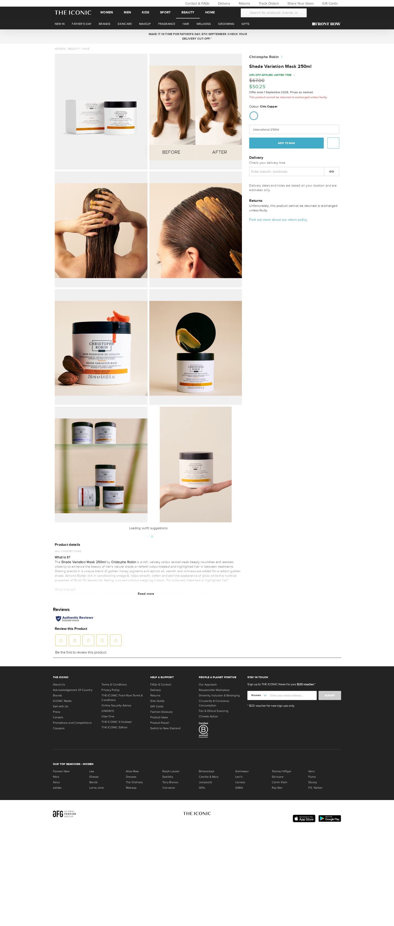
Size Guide (157, 701)
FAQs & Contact (160, 684)
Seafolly (167, 776)
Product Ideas (159, 717)
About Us (59, 684)
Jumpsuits (205, 782)
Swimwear (242, 771)
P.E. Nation (315, 787)
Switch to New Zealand (165, 728)
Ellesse (94, 776)
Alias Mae (132, 771)
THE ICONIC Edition (114, 727)
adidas (57, 787)
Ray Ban (277, 787)
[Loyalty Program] (327, 23)
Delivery (223, 3)
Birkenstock (206, 771)
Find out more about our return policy (278, 219)
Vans (311, 771)
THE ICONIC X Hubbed (116, 721)
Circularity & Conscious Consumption (214, 703)
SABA (239, 787)
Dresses (131, 776)
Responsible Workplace (214, 690)
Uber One (107, 716)
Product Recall (159, 722)
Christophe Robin (264, 57)
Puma (312, 776)
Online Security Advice (116, 705)
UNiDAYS (107, 711)
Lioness (240, 782)
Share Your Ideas (300, 3)
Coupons (59, 728)
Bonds (93, 782)
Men (127, 12)
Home (210, 12)
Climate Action (208, 716)
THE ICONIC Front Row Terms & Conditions (122, 698)
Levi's (239, 776)
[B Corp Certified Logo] (221, 730)
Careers (58, 717)
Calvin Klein (280, 782)
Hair (86, 48)
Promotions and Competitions (72, 722)
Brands (57, 695)
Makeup (131, 787)
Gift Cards (329, 3)
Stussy (312, 782)
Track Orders (268, 3)
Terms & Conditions (114, 684)
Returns (244, 3)
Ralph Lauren (171, 771)
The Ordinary (134, 782)
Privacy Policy (110, 690)
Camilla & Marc (208, 776)
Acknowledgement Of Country (72, 690)
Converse (168, 787)
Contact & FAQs (196, 3)
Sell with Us (60, 706)
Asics (56, 782)
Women (106, 12)
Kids (145, 12)
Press (56, 711)
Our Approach (208, 684)
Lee (91, 771)
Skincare (277, 776)
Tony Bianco (170, 782)
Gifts (202, 787)
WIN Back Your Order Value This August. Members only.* (197, 36)
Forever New (61, 771)
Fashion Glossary (161, 711)
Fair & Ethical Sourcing (213, 711)
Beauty (187, 12)
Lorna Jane (96, 787)
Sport (165, 12)
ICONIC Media (62, 701)
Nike (56, 776)
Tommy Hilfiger (281, 771)
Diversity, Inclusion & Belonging (219, 695)
